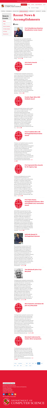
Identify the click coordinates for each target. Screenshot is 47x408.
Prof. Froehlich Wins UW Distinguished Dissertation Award (33, 133)
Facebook (4, 394)
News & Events (24, 11)
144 (20, 365)
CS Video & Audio (6, 28)
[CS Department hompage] (23, 401)
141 (41, 363)
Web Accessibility (6, 396)
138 (32, 363)
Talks (4, 23)
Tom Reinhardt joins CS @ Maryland (33, 270)
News (4, 21)
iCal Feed (5, 31)
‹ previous (20, 363)
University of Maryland (23, 1)
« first (15, 363)
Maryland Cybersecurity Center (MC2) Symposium (33, 338)
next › (26, 365)
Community (32, 11)
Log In (44, 4)
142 (14, 365)
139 (35, 363)
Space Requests (38, 4)
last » (30, 365)
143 (17, 365)
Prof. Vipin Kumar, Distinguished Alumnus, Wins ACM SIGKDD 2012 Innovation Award (34, 202)
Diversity (38, 11)
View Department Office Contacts (8, 383)
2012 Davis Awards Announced (31, 63)
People (3, 11)
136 (26, 363)
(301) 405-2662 (11, 392)
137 (29, 363)
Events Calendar (6, 26)
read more (20, 58)
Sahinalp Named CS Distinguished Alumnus (32, 235)
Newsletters (5, 34)
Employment (23, 4)
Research (9, 11)
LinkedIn (12, 394)
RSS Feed (15, 394)
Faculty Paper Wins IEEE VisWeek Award (32, 98)
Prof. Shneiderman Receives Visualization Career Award (34, 29)
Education (16, 11)
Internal (32, 4)
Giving (44, 11)
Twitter (7, 394)
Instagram (9, 394)
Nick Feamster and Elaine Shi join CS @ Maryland (34, 304)
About (29, 4)
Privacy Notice (13, 396)
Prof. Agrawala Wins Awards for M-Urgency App (34, 166)
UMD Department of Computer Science (11, 6)
